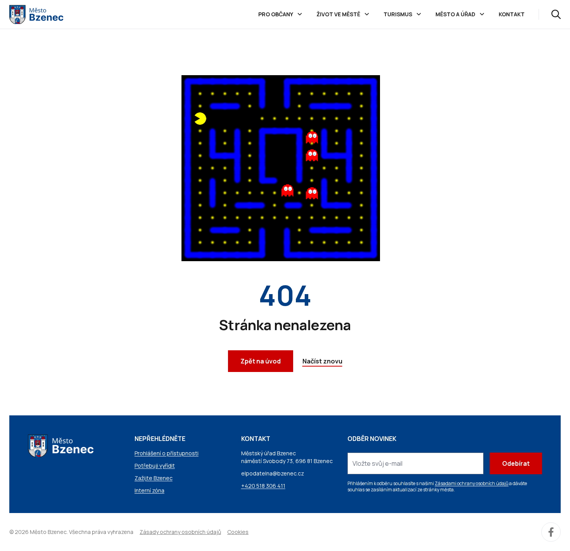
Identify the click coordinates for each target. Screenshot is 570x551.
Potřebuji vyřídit (155, 465)
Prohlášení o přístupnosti (167, 453)
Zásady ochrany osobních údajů (180, 532)
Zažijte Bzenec (154, 478)
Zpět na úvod (260, 361)
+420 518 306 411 (263, 485)
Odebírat (516, 463)
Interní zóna (149, 490)
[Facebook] (551, 532)
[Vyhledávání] (556, 14)
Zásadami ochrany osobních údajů (471, 483)
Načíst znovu (322, 361)
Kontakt (512, 14)
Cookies (238, 532)
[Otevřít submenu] (299, 14)
